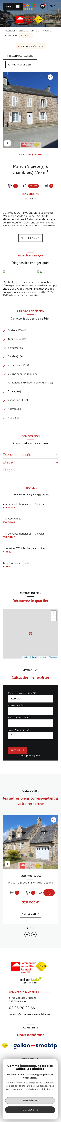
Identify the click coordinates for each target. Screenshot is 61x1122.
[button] (34, 934)
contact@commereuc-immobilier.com (30, 1014)
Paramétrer (30, 1100)
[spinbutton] (30, 735)
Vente (47, 31)
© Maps (35, 657)
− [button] (54, 618)
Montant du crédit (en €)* (22, 693)
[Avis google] (27, 6)
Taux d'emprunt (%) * (19, 730)
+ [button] (54, 613)
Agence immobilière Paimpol (22, 30)
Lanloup (11, 36)
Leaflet (25, 657)
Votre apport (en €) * (19, 717)
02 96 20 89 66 (22, 1007)
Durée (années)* (17, 705)
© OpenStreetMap (50, 657)
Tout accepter (30, 1109)
